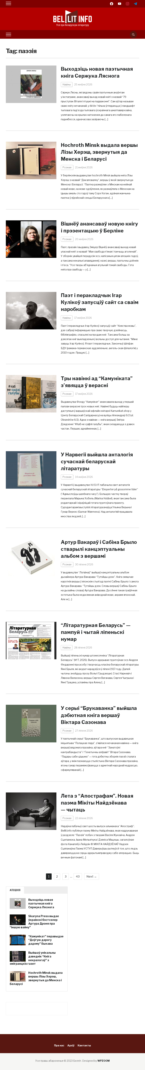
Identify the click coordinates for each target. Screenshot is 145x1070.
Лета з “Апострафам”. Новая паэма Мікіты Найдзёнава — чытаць (97, 803)
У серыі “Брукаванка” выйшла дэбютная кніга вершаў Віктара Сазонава (99, 715)
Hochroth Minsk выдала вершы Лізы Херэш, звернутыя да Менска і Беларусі (99, 152)
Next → (91, 876)
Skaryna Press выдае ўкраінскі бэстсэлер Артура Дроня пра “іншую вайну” (34, 921)
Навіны (66, 84)
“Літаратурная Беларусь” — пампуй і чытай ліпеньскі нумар (95, 632)
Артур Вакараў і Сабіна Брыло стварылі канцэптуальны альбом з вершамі (99, 549)
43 (78, 876)
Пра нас (59, 1045)
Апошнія (15, 890)
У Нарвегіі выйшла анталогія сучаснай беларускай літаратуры (97, 461)
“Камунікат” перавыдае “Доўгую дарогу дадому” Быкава (45, 940)
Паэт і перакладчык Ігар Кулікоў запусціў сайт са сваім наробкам (99, 302)
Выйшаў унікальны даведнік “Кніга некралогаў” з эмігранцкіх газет (33, 958)
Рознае (67, 167)
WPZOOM (103, 1060)
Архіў (70, 1045)
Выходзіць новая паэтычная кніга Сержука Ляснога (41, 903)
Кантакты (84, 1045)
